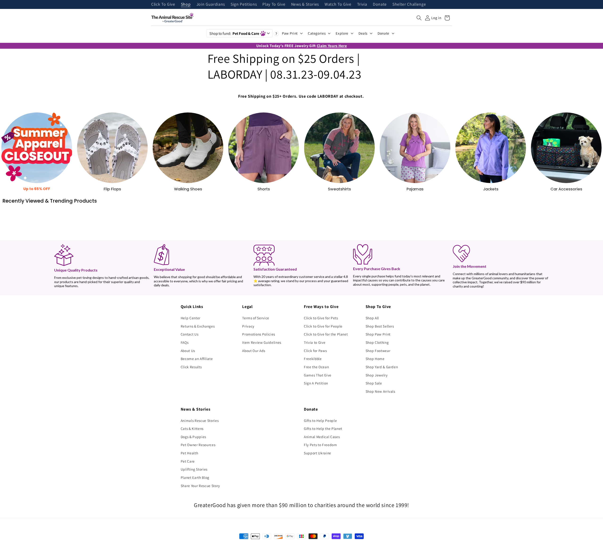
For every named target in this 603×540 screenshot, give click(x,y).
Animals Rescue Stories (200, 420)
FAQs (185, 342)
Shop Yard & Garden (382, 366)
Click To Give (163, 4)
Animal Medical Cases (322, 436)
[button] (419, 17)
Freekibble (313, 358)
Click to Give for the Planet (326, 334)
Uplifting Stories (194, 469)
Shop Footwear (378, 350)
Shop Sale (374, 383)
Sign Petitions (244, 4)
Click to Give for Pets (321, 318)
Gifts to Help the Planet (323, 428)
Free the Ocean (316, 366)
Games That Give (317, 375)
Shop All (372, 318)
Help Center (190, 318)
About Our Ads (253, 350)
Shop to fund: (234, 33)
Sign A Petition (316, 383)
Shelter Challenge (409, 4)
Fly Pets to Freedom (320, 444)
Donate (380, 4)
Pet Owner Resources (198, 444)
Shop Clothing (377, 342)
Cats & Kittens (192, 428)
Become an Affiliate (197, 358)
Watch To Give (338, 4)
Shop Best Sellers (380, 326)
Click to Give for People (323, 326)
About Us (188, 350)
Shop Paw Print (378, 334)
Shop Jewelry (377, 375)
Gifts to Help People (320, 420)
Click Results (191, 366)
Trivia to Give (314, 342)
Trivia (362, 4)
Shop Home (375, 358)
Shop (186, 4)
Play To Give (273, 4)
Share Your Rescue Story (200, 485)
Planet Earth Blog (195, 477)
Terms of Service (255, 318)
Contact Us (190, 334)
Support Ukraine (317, 453)
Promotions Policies (258, 334)
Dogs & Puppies (193, 436)
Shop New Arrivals (380, 391)
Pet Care (188, 461)
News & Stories (305, 4)
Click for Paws (315, 350)
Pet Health (189, 453)
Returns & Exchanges (198, 326)
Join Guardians (210, 4)
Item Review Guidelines (261, 342)
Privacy (248, 326)
